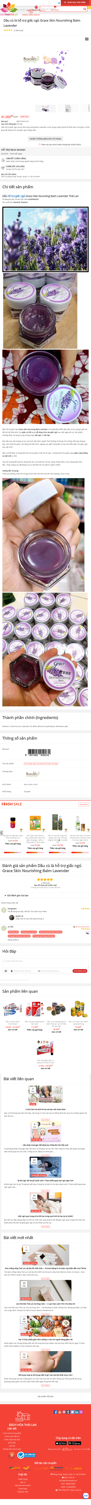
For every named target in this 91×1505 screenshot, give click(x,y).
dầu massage (52, 764)
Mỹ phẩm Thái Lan (30, 1263)
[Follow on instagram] (81, 1413)
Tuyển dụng (22, 1479)
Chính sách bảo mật (12, 1439)
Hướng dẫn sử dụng (39, 1175)
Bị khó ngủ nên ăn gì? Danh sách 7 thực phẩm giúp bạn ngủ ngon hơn (45, 1180)
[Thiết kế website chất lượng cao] (66, 1449)
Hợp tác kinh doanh (23, 1485)
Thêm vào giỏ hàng (13, 843)
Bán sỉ (22, 1482)
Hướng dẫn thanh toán (12, 1449)
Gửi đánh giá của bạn (17, 895)
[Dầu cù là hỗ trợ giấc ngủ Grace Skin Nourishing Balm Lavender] (87, 933)
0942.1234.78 (76, 1490)
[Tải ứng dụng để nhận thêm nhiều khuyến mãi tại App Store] (61, 1443)
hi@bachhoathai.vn (69, 1480)
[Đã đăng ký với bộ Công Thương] (27, 1455)
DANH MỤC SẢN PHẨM (76, 2)
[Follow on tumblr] (68, 1413)
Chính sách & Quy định (12, 1433)
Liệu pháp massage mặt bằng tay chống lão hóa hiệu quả (45, 1145)
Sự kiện (32, 1104)
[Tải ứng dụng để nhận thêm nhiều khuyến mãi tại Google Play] (74, 1443)
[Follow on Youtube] (60, 1413)
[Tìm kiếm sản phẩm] (84, 9)
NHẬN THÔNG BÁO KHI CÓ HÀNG (45, 138)
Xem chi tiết (12, 1030)
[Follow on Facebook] (56, 1413)
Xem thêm (84, 804)
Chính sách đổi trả (12, 1436)
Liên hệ (12, 1446)
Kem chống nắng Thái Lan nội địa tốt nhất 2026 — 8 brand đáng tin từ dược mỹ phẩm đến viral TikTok (45, 1268)
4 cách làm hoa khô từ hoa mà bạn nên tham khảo (45, 1109)
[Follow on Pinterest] (64, 1413)
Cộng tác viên (22, 1492)
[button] (89, 833)
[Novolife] (33, 774)
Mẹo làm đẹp (36, 1140)
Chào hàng (22, 1488)
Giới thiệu (12, 1443)
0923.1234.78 (34, 15)
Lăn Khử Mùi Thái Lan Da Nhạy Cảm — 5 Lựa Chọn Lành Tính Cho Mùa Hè (45, 1304)
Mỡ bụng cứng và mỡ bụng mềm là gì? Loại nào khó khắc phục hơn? (45, 1375)
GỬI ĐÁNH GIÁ (80, 971)
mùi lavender (41, 764)
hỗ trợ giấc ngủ (16, 196)
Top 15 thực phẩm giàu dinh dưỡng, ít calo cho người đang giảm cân (45, 1339)
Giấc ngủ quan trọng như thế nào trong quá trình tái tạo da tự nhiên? (45, 1216)
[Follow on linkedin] (77, 1413)
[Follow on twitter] (73, 1413)
